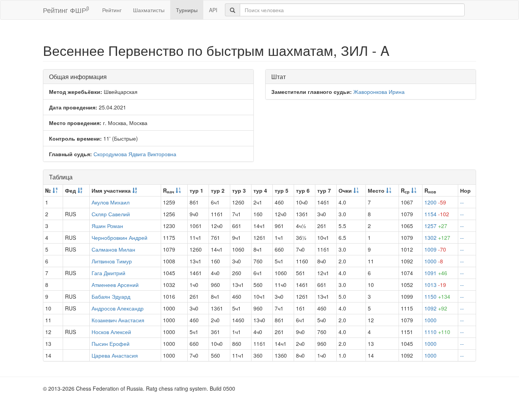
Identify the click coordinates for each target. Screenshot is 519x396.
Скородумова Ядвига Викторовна (134, 154)
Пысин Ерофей (111, 343)
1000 (433, 261)
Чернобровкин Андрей (119, 237)
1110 (437, 332)
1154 (436, 214)
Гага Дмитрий (108, 273)
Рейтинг (112, 10)
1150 (437, 296)
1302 (437, 237)
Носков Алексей (111, 332)
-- (462, 202)
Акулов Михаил (111, 202)
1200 (435, 202)
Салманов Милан (113, 249)
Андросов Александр (118, 308)
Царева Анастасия (115, 355)
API (213, 10)
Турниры (187, 10)
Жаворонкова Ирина (379, 91)
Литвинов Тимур (112, 261)
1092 (435, 308)
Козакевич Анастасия (118, 320)
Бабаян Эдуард (111, 296)
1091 (435, 273)
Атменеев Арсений (115, 284)
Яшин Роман (107, 226)
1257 (435, 226)
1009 (435, 249)
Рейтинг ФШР (66, 10)
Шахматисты (149, 10)
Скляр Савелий (111, 214)
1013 (435, 284)
